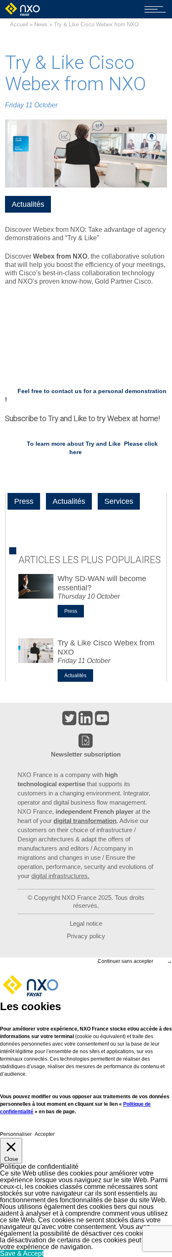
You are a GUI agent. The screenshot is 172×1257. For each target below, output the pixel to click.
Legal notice (86, 923)
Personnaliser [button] (16, 1134)
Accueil (19, 24)
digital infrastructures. (60, 875)
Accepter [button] (45, 1134)
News (41, 24)
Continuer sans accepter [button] (125, 961)
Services (118, 501)
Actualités (28, 204)
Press (23, 501)
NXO (23, 9)
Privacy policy (86, 936)
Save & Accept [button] (21, 1253)
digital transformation (84, 820)
